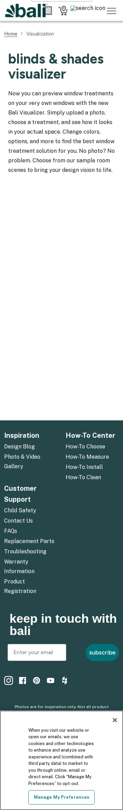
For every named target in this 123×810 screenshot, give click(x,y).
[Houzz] (64, 680)
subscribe (102, 652)
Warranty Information (19, 566)
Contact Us (18, 520)
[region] (61, 760)
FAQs (10, 531)
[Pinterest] (36, 680)
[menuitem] (30, 447)
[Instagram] (8, 680)
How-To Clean (83, 477)
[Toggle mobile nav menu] (111, 10)
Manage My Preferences (62, 797)
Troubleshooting (25, 551)
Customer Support (20, 493)
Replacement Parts (29, 541)
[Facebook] (22, 680)
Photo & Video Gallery (22, 462)
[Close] (114, 720)
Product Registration (20, 586)
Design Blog (19, 446)
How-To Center (90, 435)
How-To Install (84, 467)
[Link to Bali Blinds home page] (26, 10)
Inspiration (21, 435)
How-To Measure (87, 457)
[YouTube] (50, 680)
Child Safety (20, 510)
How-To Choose (85, 446)
